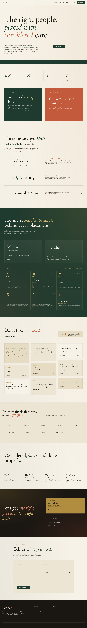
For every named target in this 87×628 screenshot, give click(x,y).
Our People (61, 2)
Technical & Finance (38, 612)
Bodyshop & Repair (38, 611)
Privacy (79, 625)
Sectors (55, 2)
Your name (19, 564)
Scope (4, 3)
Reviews (67, 2)
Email (45, 564)
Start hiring (59, 46)
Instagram (73, 611)
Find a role (58, 51)
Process (73, 2)
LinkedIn (72, 609)
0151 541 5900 (55, 614)
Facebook (73, 612)
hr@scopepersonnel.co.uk (58, 616)
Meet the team (37, 614)
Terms (83, 625)
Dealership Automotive (38, 609)
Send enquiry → (23, 587)
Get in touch (80, 2)
